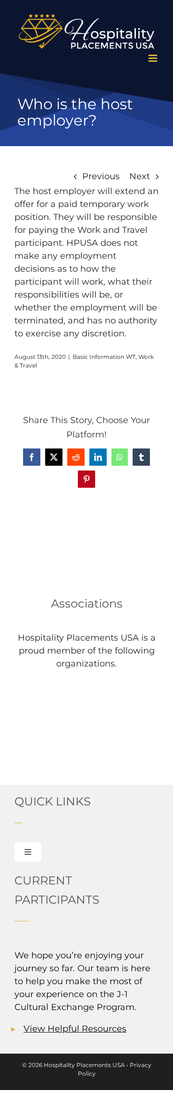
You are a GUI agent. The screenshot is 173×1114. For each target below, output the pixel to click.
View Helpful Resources (75, 1028)
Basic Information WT (104, 356)
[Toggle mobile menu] (153, 58)
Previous (101, 176)
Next (139, 176)
